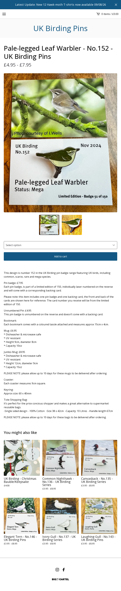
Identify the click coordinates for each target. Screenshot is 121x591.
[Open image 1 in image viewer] (60, 142)
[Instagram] (57, 569)
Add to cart (60, 256)
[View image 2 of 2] (72, 225)
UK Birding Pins (60, 28)
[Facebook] (63, 569)
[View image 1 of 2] (49, 225)
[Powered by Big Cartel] (60, 579)
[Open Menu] (4, 14)
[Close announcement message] (115, 4)
